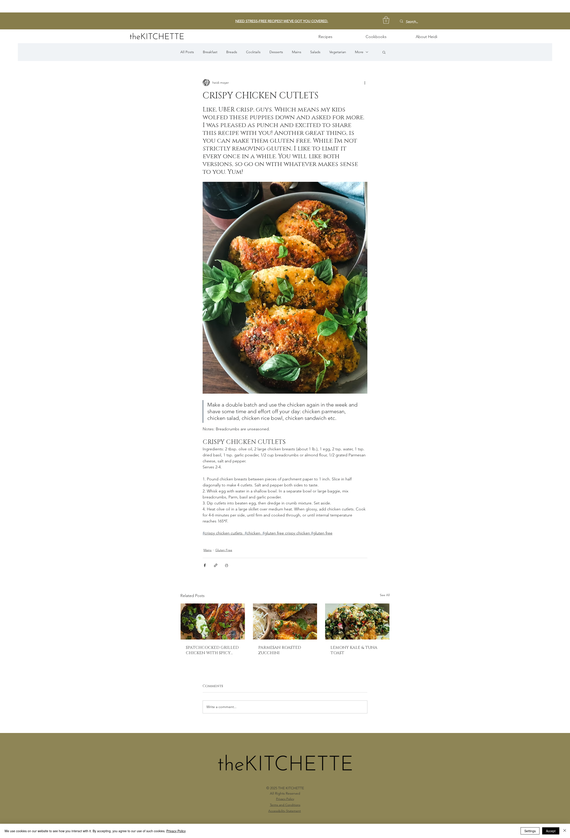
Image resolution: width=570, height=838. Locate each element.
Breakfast (210, 52)
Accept (551, 831)
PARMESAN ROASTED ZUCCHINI (279, 650)
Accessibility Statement (284, 811)
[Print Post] (226, 565)
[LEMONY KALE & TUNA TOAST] (357, 621)
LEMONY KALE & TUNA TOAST (353, 650)
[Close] (564, 830)
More (359, 52)
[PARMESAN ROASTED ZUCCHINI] (285, 621)
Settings (530, 831)
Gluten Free (223, 550)
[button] (386, 20)
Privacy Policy (176, 831)
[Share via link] (216, 565)
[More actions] (364, 82)
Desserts (276, 52)
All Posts (187, 52)
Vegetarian (337, 52)
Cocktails (253, 52)
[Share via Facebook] (205, 565)
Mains (296, 52)
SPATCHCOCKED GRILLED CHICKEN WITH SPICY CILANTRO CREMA (212, 650)
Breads (231, 52)
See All (385, 595)
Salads (315, 52)
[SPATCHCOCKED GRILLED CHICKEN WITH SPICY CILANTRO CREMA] (213, 621)
